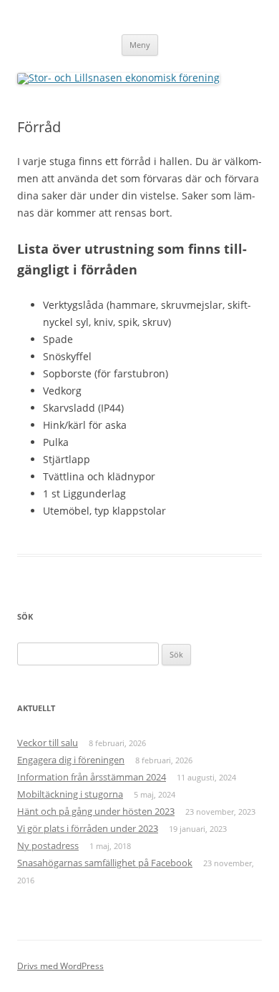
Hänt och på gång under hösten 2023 (96, 811)
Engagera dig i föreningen (70, 759)
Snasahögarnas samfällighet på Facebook (104, 862)
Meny (139, 44)
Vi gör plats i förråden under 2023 (87, 828)
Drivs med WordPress (60, 966)
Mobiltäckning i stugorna (70, 794)
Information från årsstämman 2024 (91, 776)
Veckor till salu (47, 742)
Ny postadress (48, 845)
